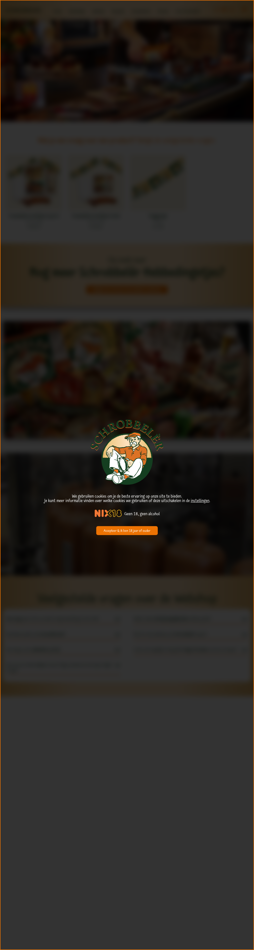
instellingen (200, 500)
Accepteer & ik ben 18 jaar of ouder (127, 530)
